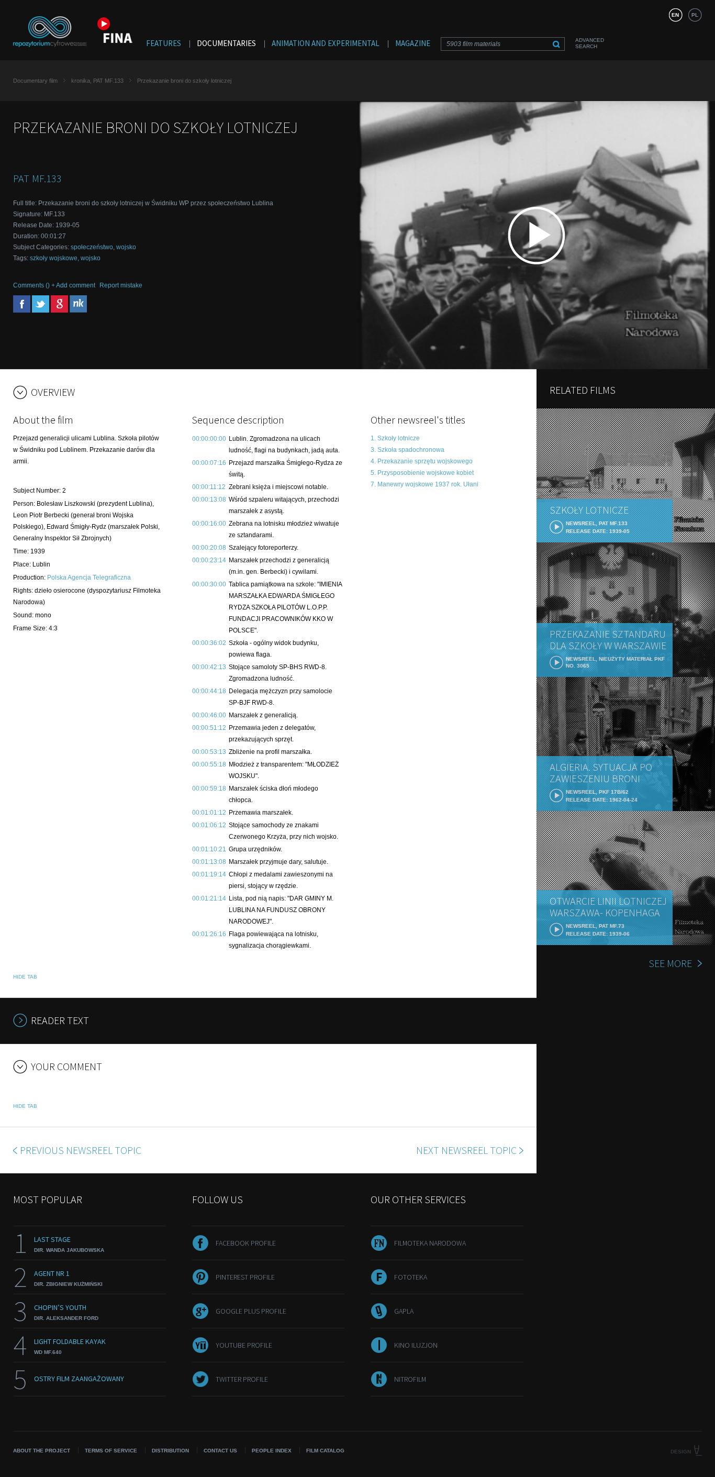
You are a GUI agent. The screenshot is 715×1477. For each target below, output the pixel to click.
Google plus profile (251, 1311)
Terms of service (111, 1450)
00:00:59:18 (209, 788)
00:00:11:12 (209, 487)
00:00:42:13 (209, 667)
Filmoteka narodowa (430, 1243)
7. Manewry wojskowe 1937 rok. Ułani (424, 484)
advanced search (589, 43)
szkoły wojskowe (53, 258)
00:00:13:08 (209, 499)
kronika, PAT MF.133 (97, 80)
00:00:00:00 (209, 438)
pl (694, 15)
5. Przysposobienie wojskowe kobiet (422, 472)
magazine (412, 43)
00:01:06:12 (209, 825)
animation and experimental (325, 43)
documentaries (226, 43)
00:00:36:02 (209, 643)
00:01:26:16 (209, 934)
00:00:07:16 (209, 463)
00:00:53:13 (209, 752)
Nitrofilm (410, 1379)
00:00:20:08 (209, 547)
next (466, 1150)
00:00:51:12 (209, 727)
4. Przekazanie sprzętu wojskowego (422, 461)
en (675, 15)
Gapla (404, 1311)
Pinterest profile (245, 1277)
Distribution (170, 1450)
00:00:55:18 (209, 764)
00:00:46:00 (209, 715)
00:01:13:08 (209, 861)
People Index (272, 1450)
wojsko (126, 247)
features (163, 43)
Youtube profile (244, 1345)
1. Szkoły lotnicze (395, 438)
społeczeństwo (92, 247)
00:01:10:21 (209, 849)
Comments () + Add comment (54, 285)
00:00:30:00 (209, 584)
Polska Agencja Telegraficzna (89, 577)
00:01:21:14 (209, 898)
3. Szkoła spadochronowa (407, 449)
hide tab (25, 977)
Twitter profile (242, 1379)
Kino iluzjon (416, 1345)
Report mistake (120, 285)
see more (670, 963)
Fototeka (410, 1277)
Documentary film (35, 80)
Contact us (220, 1450)
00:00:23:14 (209, 560)
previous (80, 1150)
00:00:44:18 (209, 691)
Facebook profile (246, 1243)
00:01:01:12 (209, 812)
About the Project (41, 1450)
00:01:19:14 (209, 874)
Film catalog (325, 1450)
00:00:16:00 (209, 523)
